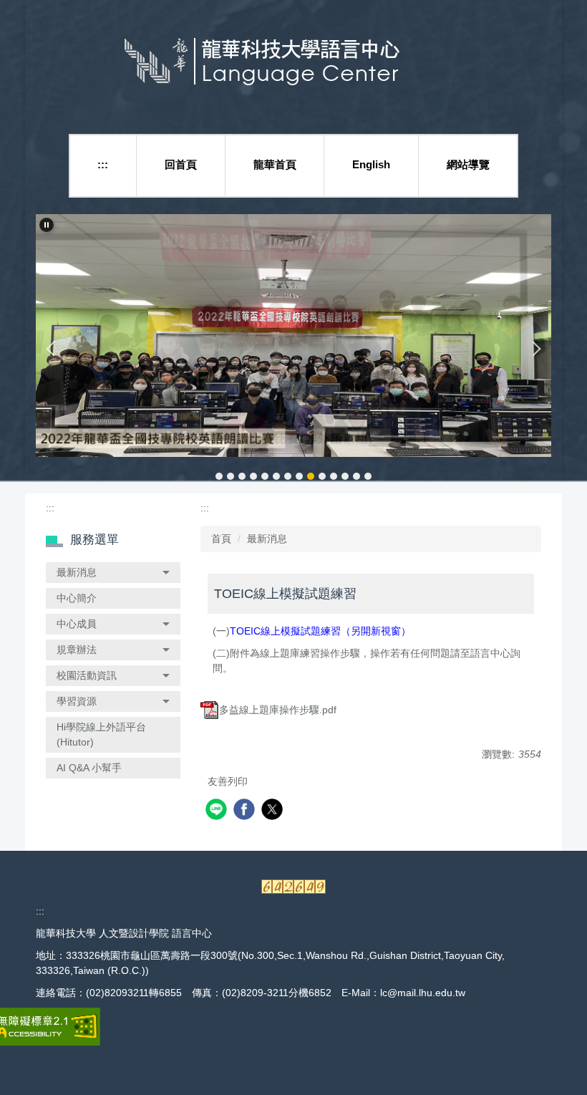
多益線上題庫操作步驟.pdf (277, 709)
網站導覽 (468, 164)
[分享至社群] (218, 811)
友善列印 (228, 781)
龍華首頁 (274, 164)
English (371, 164)
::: (102, 164)
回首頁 (181, 164)
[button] (46, 225)
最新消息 (267, 538)
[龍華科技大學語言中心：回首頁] (294, 63)
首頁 (221, 538)
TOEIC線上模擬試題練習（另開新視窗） (320, 631)
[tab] (219, 476)
